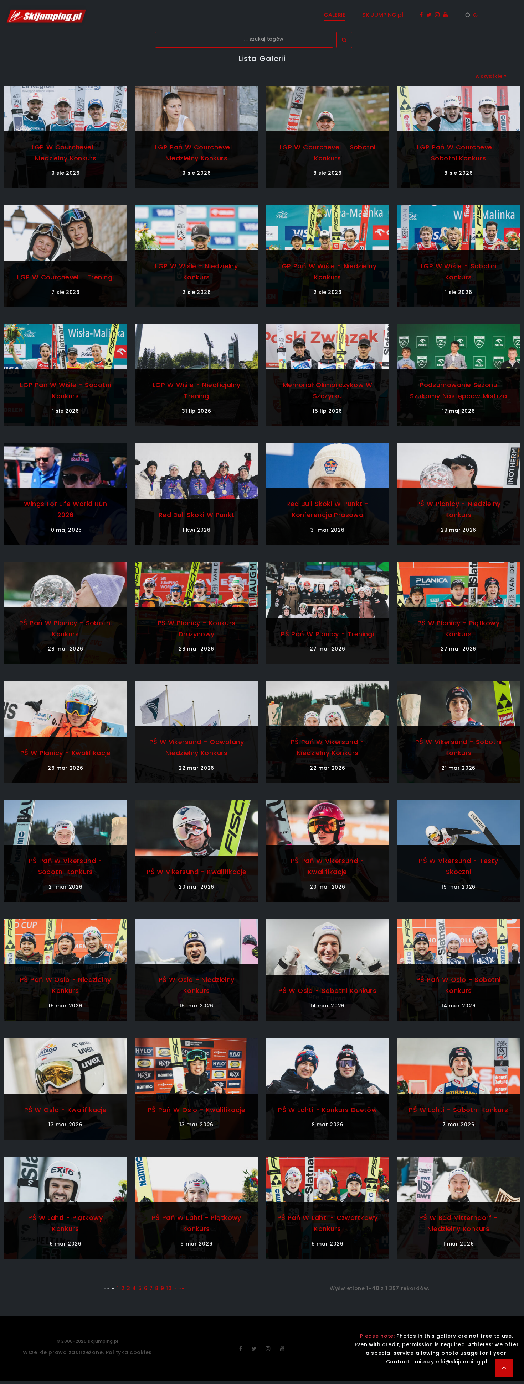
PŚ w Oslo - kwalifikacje (65, 1109)
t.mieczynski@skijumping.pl (449, 1361)
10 (168, 1288)
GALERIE (334, 14)
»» (181, 1288)
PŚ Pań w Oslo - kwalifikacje (196, 1109)
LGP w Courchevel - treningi (65, 277)
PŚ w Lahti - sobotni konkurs (458, 1109)
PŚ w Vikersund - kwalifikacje (196, 871)
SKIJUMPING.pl (382, 14)
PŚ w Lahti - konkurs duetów (327, 1109)
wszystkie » (491, 76)
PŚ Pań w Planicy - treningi (327, 634)
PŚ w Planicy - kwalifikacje (65, 752)
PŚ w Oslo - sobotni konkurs (327, 990)
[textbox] (244, 40)
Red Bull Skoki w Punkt (197, 514)
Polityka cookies (129, 1352)
